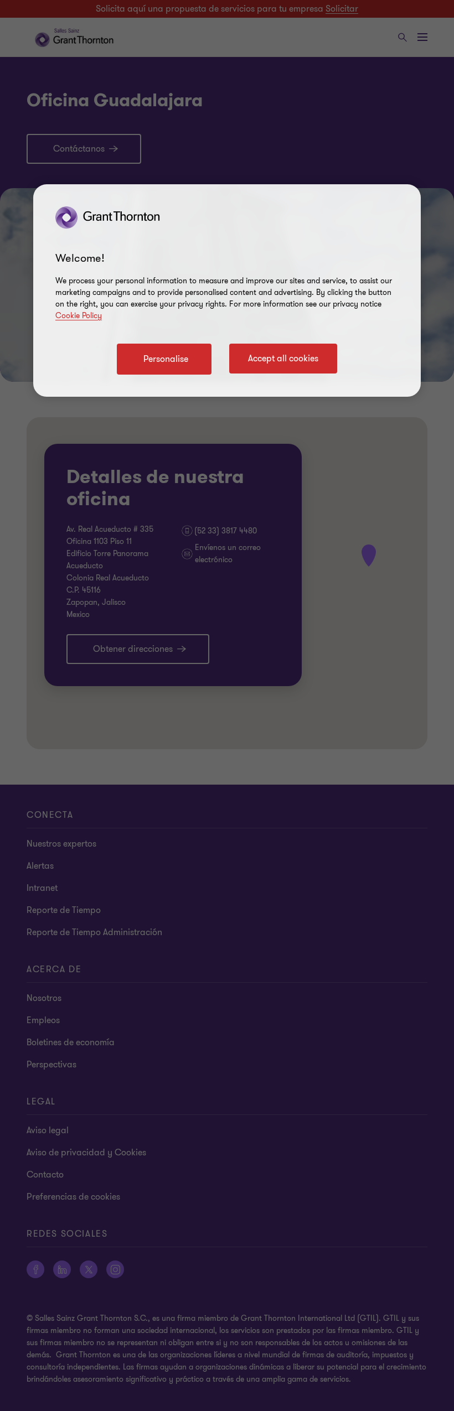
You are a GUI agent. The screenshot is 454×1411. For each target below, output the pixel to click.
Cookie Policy (78, 315)
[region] (227, 290)
